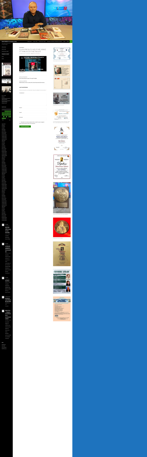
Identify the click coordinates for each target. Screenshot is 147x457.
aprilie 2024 (3, 162)
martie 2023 (3, 180)
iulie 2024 (3, 158)
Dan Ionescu (21, 47)
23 (6, 116)
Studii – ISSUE (35, 41)
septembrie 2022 (4, 188)
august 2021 (3, 206)
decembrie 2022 (4, 184)
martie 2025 (3, 147)
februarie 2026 (4, 132)
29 (5, 118)
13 (2, 114)
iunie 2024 (3, 159)
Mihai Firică (7, 310)
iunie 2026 (3, 126)
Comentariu (22, 92)
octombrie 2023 (4, 170)
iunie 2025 (3, 143)
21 (3, 116)
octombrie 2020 (4, 220)
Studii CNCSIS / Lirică (42, 41)
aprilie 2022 (3, 195)
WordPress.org (4, 348)
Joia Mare (7, 280)
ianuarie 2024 (4, 166)
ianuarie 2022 (4, 199)
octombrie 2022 (4, 187)
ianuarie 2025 (4, 150)
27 (2, 118)
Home (64, 41)
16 (6, 114)
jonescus (29, 53)
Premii (68, 41)
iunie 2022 (3, 192)
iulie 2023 (3, 174)
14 (3, 114)
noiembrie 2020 (4, 218)
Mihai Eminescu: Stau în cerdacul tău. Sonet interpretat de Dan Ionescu (32, 82)
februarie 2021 (4, 214)
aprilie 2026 (3, 129)
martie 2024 (3, 163)
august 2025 (3, 140)
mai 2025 (3, 144)
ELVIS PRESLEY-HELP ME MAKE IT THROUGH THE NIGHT (32, 50)
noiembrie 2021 (4, 202)
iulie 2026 (3, 125)
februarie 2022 (4, 198)
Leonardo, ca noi (4, 103)
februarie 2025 (4, 148)
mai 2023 (3, 177)
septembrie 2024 (4, 155)
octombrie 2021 (4, 203)
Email (20, 112)
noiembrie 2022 (4, 185)
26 (10, 116)
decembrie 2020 (4, 217)
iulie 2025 (3, 141)
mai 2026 (3, 128)
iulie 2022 (3, 191)
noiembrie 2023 (4, 169)
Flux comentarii (4, 347)
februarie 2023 (4, 181)
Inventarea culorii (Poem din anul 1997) (8, 300)
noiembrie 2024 (4, 152)
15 (5, 114)
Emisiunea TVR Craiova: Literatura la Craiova (54, 41)
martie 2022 (3, 196)
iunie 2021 (3, 209)
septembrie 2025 (4, 139)
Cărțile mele (29, 41)
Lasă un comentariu (36, 53)
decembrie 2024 (4, 151)
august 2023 (3, 173)
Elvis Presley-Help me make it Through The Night (28, 78)
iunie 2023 (3, 176)
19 (10, 114)
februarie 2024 (4, 165)
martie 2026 (3, 130)
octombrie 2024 (4, 154)
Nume (20, 107)
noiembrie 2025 (4, 136)
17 (7, 114)
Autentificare (4, 344)
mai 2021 (3, 210)
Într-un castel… (4, 95)
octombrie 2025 (4, 137)
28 (3, 118)
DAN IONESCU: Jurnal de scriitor (9, 41)
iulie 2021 (3, 207)
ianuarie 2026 (4, 133)
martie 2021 (3, 213)
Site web (21, 117)
